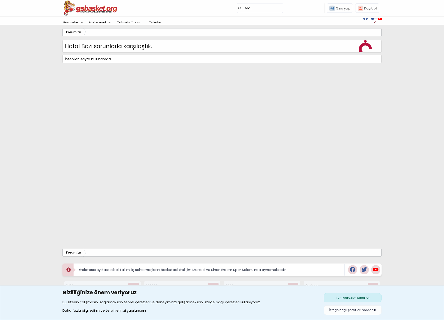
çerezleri (142, 302)
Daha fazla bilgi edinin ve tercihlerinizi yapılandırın (104, 310)
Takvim (155, 22)
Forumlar (70, 22)
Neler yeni (97, 22)
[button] (82, 22)
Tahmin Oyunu (129, 22)
